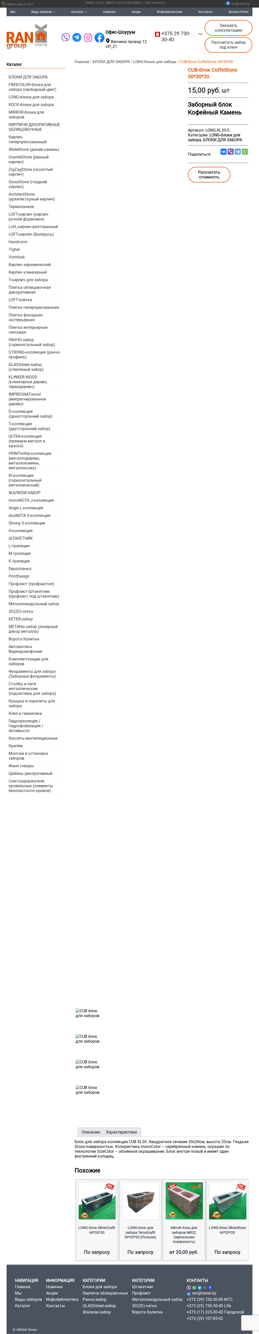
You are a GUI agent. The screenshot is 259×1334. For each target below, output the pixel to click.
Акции (136, 12)
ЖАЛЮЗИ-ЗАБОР (24, 492)
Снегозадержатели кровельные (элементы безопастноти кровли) (31, 786)
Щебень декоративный (30, 773)
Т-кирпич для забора (28, 279)
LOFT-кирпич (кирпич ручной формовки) (28, 216)
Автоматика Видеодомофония (25, 649)
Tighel (14, 249)
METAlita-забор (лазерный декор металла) (33, 629)
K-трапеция (19, 561)
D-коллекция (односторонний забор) (31, 414)
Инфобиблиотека (169, 12)
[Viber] (65, 37)
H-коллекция (21, 530)
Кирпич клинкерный (28, 272)
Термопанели (21, 206)
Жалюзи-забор (97, 1312)
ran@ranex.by (240, 4)
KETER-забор (21, 619)
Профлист (141, 1293)
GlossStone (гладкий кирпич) (28, 184)
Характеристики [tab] (121, 1132)
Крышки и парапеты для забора (32, 703)
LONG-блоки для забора (154, 61)
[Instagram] (205, 1286)
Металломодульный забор (34, 603)
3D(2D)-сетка (21, 611)
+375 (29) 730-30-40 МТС (210, 1299)
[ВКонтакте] (224, 152)
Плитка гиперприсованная (34, 307)
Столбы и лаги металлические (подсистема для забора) (32, 688)
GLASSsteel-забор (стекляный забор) (26, 367)
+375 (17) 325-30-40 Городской (215, 1312)
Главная (82, 61)
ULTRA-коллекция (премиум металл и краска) (27, 441)
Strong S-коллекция (27, 523)
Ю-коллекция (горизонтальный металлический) (25, 480)
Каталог (77, 12)
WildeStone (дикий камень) (34, 149)
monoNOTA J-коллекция (31, 500)
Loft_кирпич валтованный (33, 226)
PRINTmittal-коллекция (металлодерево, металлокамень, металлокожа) (30, 460)
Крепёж (16, 745)
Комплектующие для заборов (28, 661)
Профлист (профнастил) (31, 583)
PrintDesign (19, 576)
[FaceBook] (99, 37)
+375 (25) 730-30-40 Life (209, 1305)
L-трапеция (19, 545)
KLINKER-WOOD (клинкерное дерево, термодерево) (28, 382)
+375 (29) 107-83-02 (205, 1318)
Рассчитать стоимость (209, 174)
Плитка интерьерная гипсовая (28, 330)
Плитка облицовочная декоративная (30, 290)
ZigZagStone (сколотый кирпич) (31, 172)
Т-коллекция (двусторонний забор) (29, 426)
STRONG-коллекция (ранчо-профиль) (34, 354)
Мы (12, 12)
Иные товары (21, 765)
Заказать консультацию (228, 28)
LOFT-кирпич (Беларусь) (31, 234)
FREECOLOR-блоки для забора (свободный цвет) (32, 87)
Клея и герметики (25, 713)
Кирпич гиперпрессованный (28, 139)
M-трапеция (20, 553)
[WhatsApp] (245, 152)
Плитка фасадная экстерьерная (25, 317)
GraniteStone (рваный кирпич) (29, 159)
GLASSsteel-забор (99, 1305)
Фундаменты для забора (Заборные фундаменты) (32, 674)
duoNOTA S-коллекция (30, 515)
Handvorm (18, 241)
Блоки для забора (100, 1286)
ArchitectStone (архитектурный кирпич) (32, 196)
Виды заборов (41, 12)
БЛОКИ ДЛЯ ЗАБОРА (111, 61)
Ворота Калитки (24, 639)
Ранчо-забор (94, 1299)
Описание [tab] (91, 1132)
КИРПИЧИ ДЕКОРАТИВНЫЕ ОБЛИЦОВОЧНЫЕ (34, 127)
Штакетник (142, 1286)
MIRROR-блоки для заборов (26, 114)
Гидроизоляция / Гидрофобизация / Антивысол (26, 726)
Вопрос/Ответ (239, 12)
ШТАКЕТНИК (21, 538)
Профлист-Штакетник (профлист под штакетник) (34, 594)
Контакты (205, 12)
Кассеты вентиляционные (33, 738)
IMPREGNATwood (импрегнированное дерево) (27, 399)
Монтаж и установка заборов (28, 756)
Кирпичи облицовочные (105, 1293)
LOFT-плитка (20, 299)
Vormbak (17, 257)
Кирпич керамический (30, 264)
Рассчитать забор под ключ (228, 45)
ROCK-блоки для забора (31, 104)
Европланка (20, 568)
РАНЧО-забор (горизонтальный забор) (32, 342)
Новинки (109, 12)
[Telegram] (76, 37)
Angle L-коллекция (26, 508)
